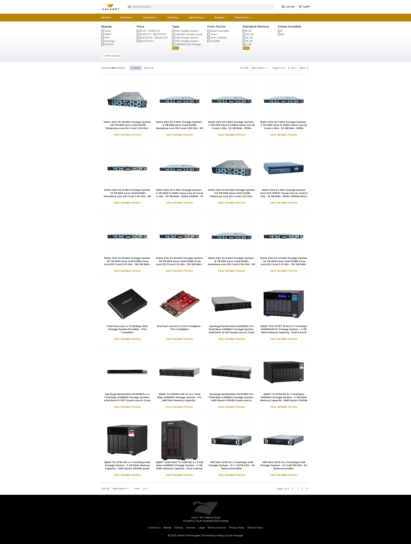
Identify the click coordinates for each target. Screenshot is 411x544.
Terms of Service (216, 527)
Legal (201, 527)
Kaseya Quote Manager (230, 535)
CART (306, 6)
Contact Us (154, 527)
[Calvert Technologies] (110, 6)
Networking (196, 17)
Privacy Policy (237, 527)
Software (126, 17)
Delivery (178, 527)
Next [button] (303, 68)
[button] (297, 489)
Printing (172, 17)
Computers (150, 17)
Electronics (242, 17)
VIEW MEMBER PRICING (127, 134)
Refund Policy (255, 527)
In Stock (135, 68)
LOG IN (290, 6)
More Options (113, 55)
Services (106, 17)
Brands (167, 527)
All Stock (148, 68)
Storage (219, 17)
